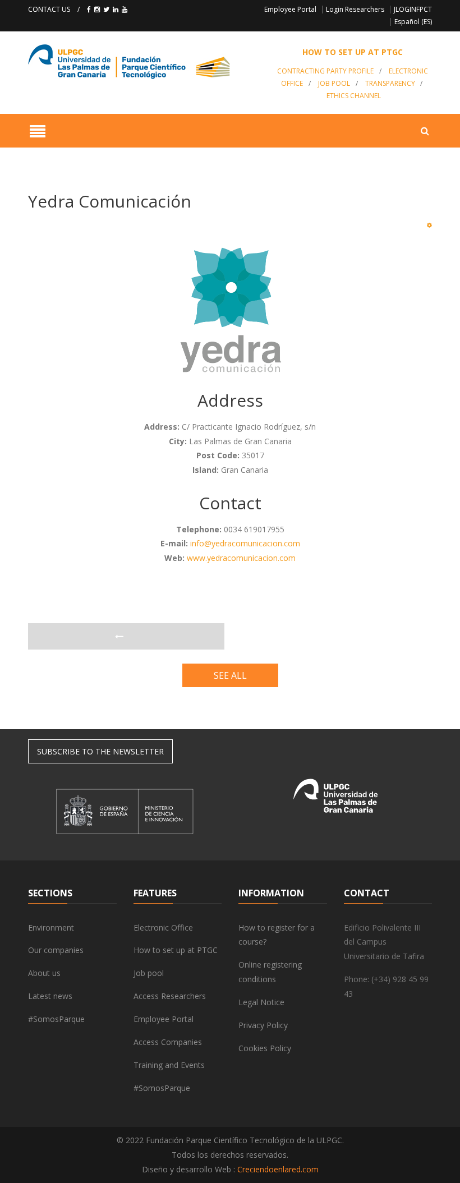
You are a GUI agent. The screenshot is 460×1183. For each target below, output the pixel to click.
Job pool (334, 83)
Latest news (50, 996)
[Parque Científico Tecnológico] (142, 61)
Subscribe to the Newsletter (100, 751)
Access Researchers (170, 996)
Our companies (56, 950)
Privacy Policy (263, 1025)
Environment (51, 927)
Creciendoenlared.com (278, 1169)
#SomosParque (56, 1019)
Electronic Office (163, 927)
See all (230, 675)
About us (44, 973)
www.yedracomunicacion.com (241, 558)
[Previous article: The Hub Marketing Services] (126, 636)
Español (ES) (413, 21)
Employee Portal (290, 9)
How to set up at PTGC (176, 950)
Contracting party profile (325, 71)
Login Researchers (355, 9)
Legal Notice (261, 1002)
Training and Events (169, 1065)
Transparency (390, 83)
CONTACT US (49, 9)
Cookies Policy (264, 1048)
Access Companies (168, 1042)
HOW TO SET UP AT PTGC (352, 52)
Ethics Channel (353, 95)
